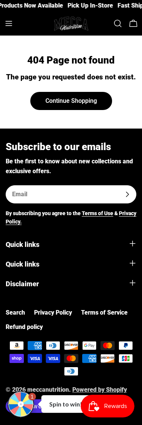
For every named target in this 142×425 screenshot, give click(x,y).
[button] (21, 404)
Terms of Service (104, 312)
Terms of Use (97, 213)
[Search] (117, 23)
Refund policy (24, 326)
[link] (88, 6)
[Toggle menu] (8, 23)
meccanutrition (48, 389)
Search (15, 312)
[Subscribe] (127, 194)
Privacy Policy (53, 312)
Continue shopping (71, 100)
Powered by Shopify (99, 389)
